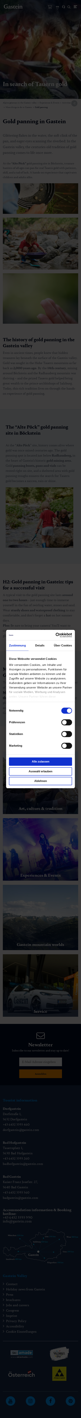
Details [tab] (39, 645)
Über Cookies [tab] (63, 645)
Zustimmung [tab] (17, 645)
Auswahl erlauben (40, 771)
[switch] (66, 722)
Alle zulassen (40, 761)
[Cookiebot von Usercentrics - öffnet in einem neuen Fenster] (56, 635)
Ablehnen (40, 781)
